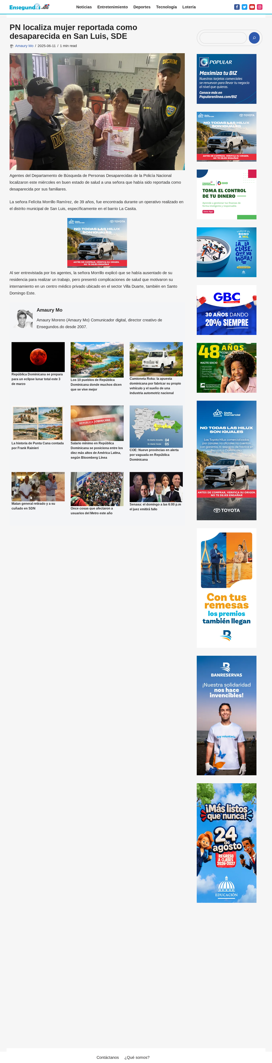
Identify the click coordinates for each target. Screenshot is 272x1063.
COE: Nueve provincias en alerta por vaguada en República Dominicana (154, 454)
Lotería (189, 7)
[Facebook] (237, 7)
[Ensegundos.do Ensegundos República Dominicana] (29, 7)
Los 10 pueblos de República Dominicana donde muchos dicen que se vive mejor (96, 384)
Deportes (142, 7)
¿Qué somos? (137, 1057)
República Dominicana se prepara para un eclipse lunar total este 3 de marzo (37, 379)
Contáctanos (108, 1057)
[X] (244, 7)
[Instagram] (259, 7)
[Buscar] (254, 38)
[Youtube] (252, 7)
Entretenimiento (112, 7)
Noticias (84, 7)
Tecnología (166, 7)
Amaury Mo (24, 46)
